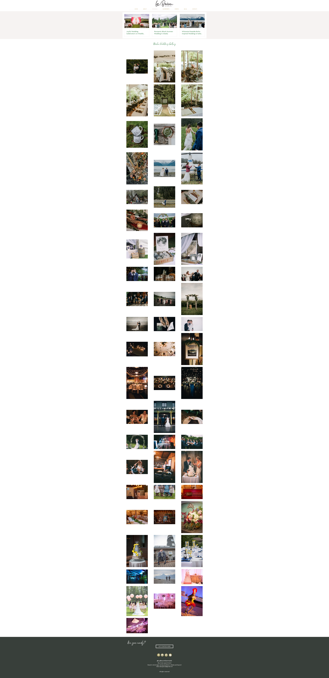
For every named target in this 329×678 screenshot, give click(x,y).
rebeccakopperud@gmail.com (164, 666)
